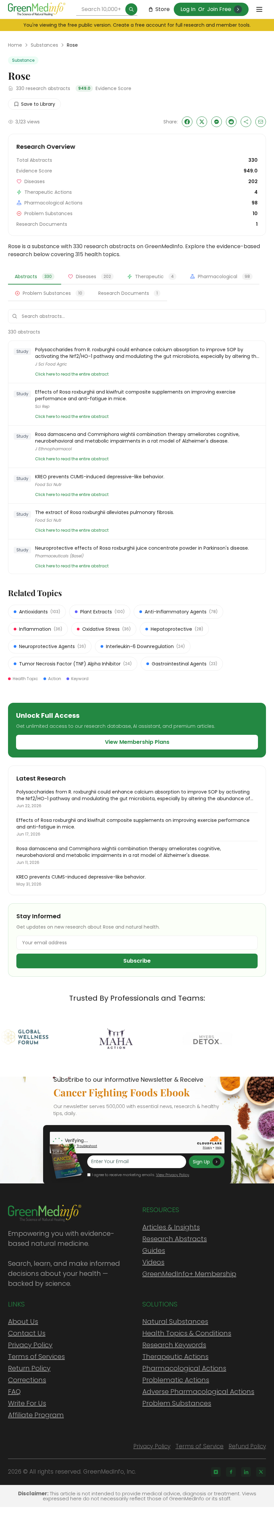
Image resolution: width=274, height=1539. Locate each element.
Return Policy (29, 1368)
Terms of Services (36, 1356)
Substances (44, 45)
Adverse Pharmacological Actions (198, 1391)
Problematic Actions (175, 1380)
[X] (261, 1472)
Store (162, 9)
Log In (187, 9)
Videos (153, 1262)
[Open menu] (259, 9)
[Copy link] (246, 121)
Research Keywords (174, 1345)
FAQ (14, 1391)
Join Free (219, 9)
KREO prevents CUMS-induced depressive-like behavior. (99, 476)
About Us (23, 1321)
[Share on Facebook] (187, 121)
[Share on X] (201, 121)
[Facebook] (231, 1472)
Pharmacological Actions (184, 1368)
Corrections (27, 1380)
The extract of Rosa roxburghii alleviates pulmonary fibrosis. (104, 512)
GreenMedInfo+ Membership (189, 1273)
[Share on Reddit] (231, 121)
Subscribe (137, 961)
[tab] (34, 277)
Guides (153, 1250)
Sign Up (201, 1161)
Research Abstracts (174, 1238)
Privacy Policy (30, 1345)
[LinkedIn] (246, 1472)
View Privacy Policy (172, 1174)
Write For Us (27, 1403)
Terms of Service (199, 1446)
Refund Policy (247, 1446)
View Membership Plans (137, 742)
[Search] (131, 9)
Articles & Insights (171, 1227)
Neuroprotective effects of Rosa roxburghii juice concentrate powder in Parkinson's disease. (142, 548)
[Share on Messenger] (216, 121)
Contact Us (26, 1333)
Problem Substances (176, 1403)
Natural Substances (175, 1321)
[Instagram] (216, 1472)
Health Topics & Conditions (186, 1333)
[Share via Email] (260, 121)
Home (15, 45)
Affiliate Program (36, 1415)
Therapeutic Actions (175, 1356)
